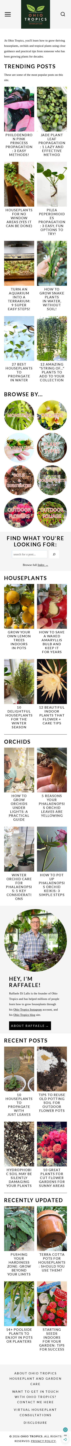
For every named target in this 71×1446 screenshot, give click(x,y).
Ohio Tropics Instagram (27, 1009)
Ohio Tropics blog (24, 1014)
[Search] (54, 554)
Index (41, 565)
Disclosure (35, 1422)
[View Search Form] (63, 14)
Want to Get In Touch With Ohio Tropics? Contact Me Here (35, 1397)
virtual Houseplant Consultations (35, 1412)
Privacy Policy (43, 1441)
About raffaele (28, 1025)
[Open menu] (8, 14)
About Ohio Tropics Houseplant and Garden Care (35, 1378)
